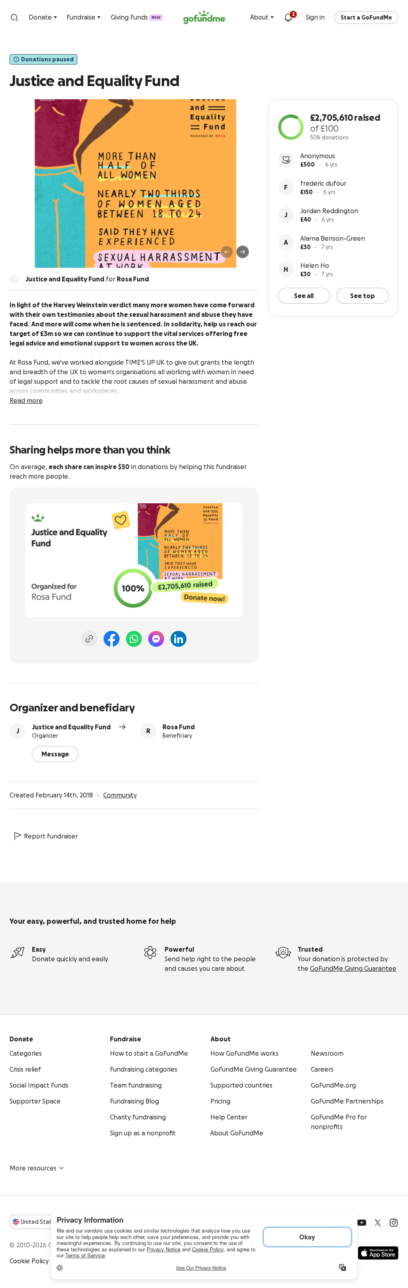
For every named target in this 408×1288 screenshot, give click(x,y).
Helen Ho (314, 265)
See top (362, 295)
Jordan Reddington (329, 210)
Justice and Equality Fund (71, 726)
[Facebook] (112, 639)
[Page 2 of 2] (31, 255)
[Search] (14, 18)
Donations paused (47, 59)
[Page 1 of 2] (24, 255)
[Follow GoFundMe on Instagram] (394, 1223)
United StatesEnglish (51, 1222)
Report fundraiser (51, 836)
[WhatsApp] (134, 639)
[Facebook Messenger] (156, 639)
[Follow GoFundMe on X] (378, 1223)
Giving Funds (136, 17)
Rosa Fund (179, 726)
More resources (33, 1168)
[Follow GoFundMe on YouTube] (362, 1223)
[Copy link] (89, 639)
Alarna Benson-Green (332, 238)
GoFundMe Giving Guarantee (353, 968)
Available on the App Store (378, 1253)
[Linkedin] (178, 639)
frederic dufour (323, 183)
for (87, 279)
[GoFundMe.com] (204, 17)
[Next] (242, 251)
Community (120, 795)
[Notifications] (288, 18)
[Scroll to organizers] (14, 279)
